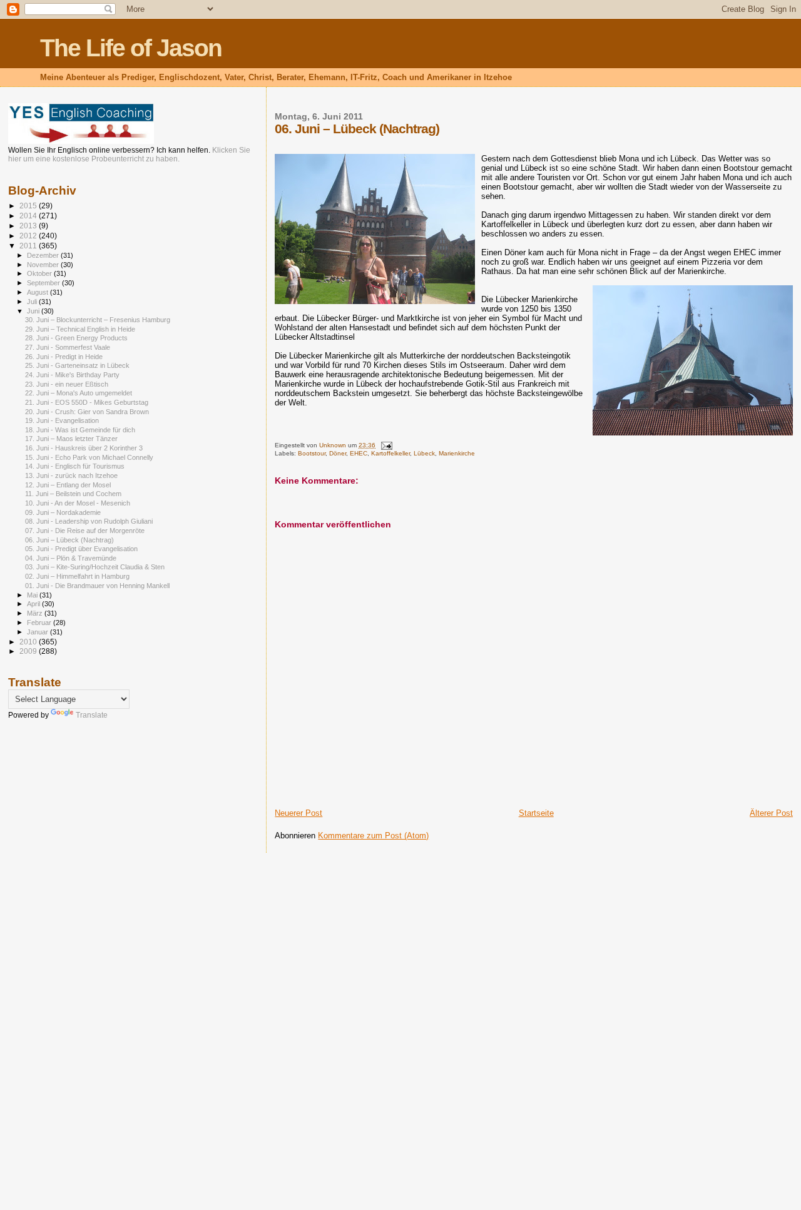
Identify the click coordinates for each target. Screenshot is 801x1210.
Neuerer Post (298, 813)
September (44, 283)
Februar (40, 622)
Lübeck (424, 453)
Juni (34, 311)
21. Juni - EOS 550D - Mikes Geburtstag (86, 402)
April (34, 604)
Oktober (40, 273)
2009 (29, 651)
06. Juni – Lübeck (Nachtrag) (69, 540)
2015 (29, 205)
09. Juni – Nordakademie (63, 512)
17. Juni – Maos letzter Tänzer (71, 438)
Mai (33, 595)
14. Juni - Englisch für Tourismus (75, 466)
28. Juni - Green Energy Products (76, 338)
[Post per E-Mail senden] (385, 445)
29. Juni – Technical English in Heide (80, 329)
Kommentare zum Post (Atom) (373, 835)
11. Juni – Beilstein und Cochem (73, 493)
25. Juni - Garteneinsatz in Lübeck (77, 365)
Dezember (44, 255)
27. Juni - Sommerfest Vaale (67, 347)
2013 (29, 225)
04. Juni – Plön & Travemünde (70, 558)
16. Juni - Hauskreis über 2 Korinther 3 (84, 448)
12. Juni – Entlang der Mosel (68, 485)
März (35, 613)
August (38, 292)
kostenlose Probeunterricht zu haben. (116, 159)
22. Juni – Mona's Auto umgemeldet (78, 393)
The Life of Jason (131, 47)
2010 (29, 642)
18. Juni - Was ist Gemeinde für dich (80, 430)
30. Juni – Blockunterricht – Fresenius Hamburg (97, 319)
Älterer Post (771, 813)
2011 (29, 245)
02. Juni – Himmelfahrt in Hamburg (77, 576)
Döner (337, 453)
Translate (92, 715)
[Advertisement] (58, 928)
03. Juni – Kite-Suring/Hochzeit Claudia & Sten (95, 567)
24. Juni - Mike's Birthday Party (72, 375)
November (44, 264)
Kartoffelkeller (390, 453)
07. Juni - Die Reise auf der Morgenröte (85, 530)
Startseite (536, 813)
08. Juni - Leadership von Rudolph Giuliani (89, 521)
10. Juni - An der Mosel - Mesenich (77, 503)
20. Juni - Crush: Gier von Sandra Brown (87, 411)
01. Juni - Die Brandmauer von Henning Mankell (97, 585)
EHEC (358, 453)
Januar (38, 632)
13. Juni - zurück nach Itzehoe (71, 475)
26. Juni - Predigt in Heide (64, 356)
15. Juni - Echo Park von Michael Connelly (89, 457)
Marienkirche (457, 453)
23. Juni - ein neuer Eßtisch (66, 384)
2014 (29, 215)
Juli (33, 301)
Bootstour (311, 453)
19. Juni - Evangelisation (62, 420)
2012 (29, 235)
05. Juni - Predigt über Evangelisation (81, 548)
